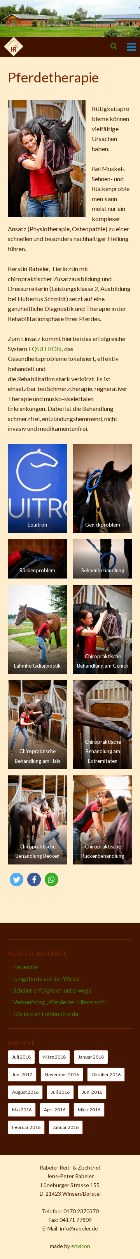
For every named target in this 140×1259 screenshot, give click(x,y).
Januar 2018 (91, 1057)
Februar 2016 (26, 1127)
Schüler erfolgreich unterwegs (52, 990)
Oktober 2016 (106, 1074)
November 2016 (62, 1074)
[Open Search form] (113, 46)
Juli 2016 (60, 1092)
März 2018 (54, 1057)
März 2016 (89, 1110)
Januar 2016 (66, 1127)
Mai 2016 (22, 1110)
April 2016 (54, 1110)
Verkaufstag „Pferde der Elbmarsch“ (59, 1001)
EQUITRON (44, 348)
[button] (16, 879)
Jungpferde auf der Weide (46, 978)
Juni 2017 (22, 1074)
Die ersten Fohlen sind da (45, 1013)
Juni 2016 (92, 1092)
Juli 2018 (21, 1057)
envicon (80, 1246)
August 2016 (25, 1092)
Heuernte (25, 966)
